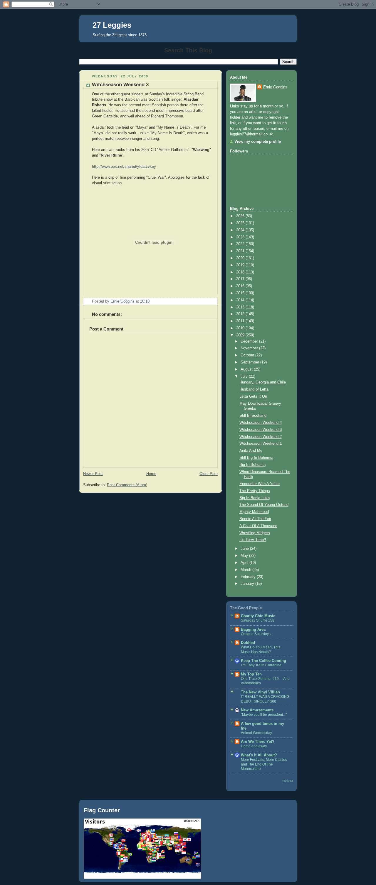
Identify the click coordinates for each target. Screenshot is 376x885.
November (250, 348)
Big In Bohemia (252, 465)
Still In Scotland (252, 416)
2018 (241, 272)
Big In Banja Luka (254, 498)
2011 (241, 321)
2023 (241, 237)
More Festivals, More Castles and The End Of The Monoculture (264, 764)
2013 (241, 307)
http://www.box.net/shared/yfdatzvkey (124, 167)
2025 (241, 223)
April (245, 563)
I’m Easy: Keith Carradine (261, 665)
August (247, 369)
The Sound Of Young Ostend (263, 505)
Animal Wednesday (256, 733)
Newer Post (93, 474)
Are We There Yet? (257, 742)
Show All (288, 781)
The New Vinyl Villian (260, 692)
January (248, 584)
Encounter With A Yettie (259, 484)
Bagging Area (253, 629)
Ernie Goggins (275, 87)
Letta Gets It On (253, 396)
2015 (241, 293)
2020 (241, 258)
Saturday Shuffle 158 (257, 620)
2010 (241, 328)
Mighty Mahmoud (254, 512)
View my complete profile (257, 142)
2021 (241, 251)
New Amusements (257, 710)
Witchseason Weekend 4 (260, 423)
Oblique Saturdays (256, 634)
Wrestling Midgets (254, 533)
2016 (241, 286)
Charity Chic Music (258, 616)
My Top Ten (251, 674)
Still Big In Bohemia (256, 458)
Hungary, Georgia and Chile (262, 382)
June (245, 549)
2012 (241, 314)
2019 (241, 265)
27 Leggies (112, 25)
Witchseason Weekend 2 (260, 437)
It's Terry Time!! (252, 540)
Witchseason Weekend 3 (260, 430)
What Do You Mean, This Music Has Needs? (260, 649)
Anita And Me (250, 451)
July (245, 376)
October (248, 355)
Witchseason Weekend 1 (260, 443)
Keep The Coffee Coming (263, 661)
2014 (241, 300)
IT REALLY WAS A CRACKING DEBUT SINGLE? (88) (265, 699)
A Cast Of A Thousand (258, 526)
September (250, 362)
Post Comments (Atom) (127, 485)
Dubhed (248, 643)
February (249, 577)
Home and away (254, 746)
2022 (241, 244)
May (245, 556)
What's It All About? (259, 755)
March (246, 570)
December (250, 341)
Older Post (208, 474)
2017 (241, 279)
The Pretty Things (254, 491)
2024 (241, 230)
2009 (241, 335)
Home (151, 474)
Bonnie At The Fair (255, 519)
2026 (241, 216)
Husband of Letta (253, 389)
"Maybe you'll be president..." (264, 715)
